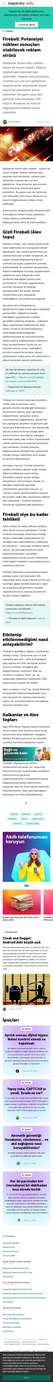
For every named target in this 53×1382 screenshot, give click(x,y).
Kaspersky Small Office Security (16, 1268)
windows (18, 823)
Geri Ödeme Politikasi (28, 1344)
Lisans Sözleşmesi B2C (29, 1342)
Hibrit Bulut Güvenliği (12, 1327)
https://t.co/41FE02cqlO (18, 612)
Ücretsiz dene (26, 24)
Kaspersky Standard (11, 1243)
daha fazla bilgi (9, 1371)
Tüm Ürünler (8, 1331)
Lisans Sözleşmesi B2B (12, 1344)
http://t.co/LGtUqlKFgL (31, 377)
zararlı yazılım (32, 823)
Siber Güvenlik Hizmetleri (13, 1315)
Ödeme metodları (43, 1344)
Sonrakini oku (11, 932)
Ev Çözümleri (9, 1236)
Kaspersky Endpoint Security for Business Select (23, 1294)
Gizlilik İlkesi (42, 1340)
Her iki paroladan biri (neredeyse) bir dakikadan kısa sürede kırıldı (26, 1185)
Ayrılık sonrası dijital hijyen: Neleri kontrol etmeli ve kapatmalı (26, 1039)
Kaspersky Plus (9, 1247)
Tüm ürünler (8, 1277)
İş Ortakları (26, 1351)
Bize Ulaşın (6, 1351)
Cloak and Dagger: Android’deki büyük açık (22, 940)
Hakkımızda (16, 1351)
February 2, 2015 (14, 390)
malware (9, 31)
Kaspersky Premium (11, 1251)
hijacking (26, 814)
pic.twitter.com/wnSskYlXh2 (21, 381)
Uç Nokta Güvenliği (11, 1323)
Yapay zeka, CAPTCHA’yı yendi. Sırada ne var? (26, 1091)
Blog (33, 1351)
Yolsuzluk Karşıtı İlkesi (11, 1342)
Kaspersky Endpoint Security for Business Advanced (24, 1298)
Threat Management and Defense (17, 1319)
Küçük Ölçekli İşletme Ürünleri (17, 1261)
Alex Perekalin (14, 122)
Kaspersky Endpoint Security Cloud (17, 1272)
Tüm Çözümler (9, 1256)
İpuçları (27, 1029)
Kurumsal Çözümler (12, 1308)
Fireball (14, 814)
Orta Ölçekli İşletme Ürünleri (16, 1282)
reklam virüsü (38, 819)
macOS (38, 814)
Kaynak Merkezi (42, 1351)
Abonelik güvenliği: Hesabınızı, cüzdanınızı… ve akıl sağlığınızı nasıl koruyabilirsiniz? (26, 1142)
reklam (24, 819)
